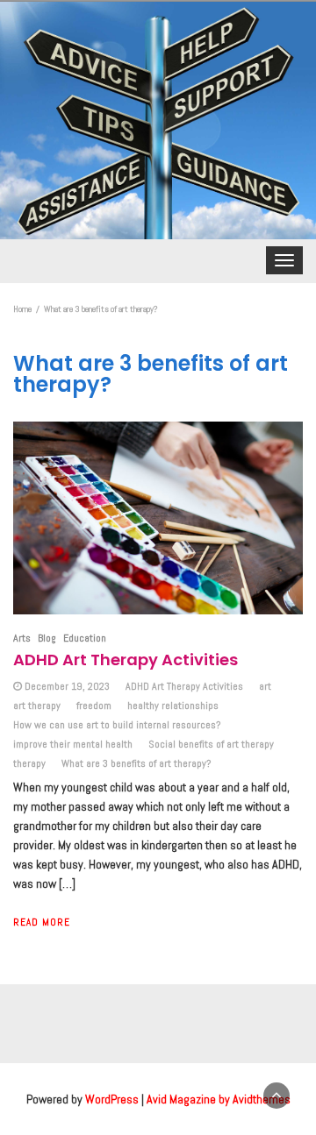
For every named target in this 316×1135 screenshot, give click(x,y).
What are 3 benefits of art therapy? (136, 763)
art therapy (37, 706)
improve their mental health (73, 744)
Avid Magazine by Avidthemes (219, 1099)
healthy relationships (173, 706)
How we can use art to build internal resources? (116, 725)
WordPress (112, 1099)
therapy (29, 763)
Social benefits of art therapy (211, 744)
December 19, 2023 (67, 686)
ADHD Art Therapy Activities (125, 659)
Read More (41, 922)
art (265, 686)
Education (84, 638)
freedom (93, 706)
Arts (22, 638)
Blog (47, 638)
